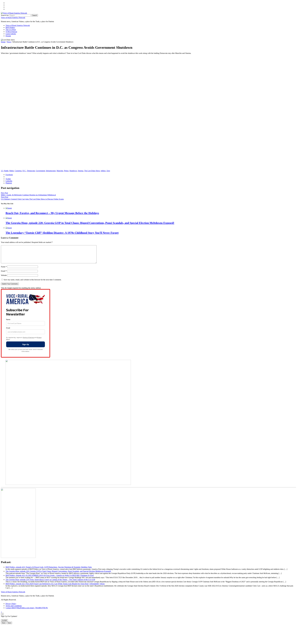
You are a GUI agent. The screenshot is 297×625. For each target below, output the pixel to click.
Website (4, 275)
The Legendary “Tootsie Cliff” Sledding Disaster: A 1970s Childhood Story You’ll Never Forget (62, 232)
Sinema (80, 171)
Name (4, 267)
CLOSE (4, 620)
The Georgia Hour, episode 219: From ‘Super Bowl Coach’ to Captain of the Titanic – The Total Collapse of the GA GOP (50, 580)
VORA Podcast (11, 32)
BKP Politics (10, 27)
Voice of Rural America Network (13, 18)
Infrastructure (51, 171)
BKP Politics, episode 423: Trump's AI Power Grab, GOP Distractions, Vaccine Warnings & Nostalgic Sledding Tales (49, 567)
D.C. (24, 171)
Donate (8, 36)
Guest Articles (11, 34)
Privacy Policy (11, 604)
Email (4, 271)
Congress (18, 171)
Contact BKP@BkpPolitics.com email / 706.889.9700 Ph (27, 608)
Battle (6, 171)
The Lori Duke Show (92, 171)
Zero (108, 171)
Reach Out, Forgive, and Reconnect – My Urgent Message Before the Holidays (52, 213)
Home (3, 42)
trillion (103, 171)
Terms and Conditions (14, 606)
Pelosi (66, 171)
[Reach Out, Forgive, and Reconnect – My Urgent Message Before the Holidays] (9, 208)
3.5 (2, 171)
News (9, 42)
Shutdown (73, 171)
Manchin (60, 171)
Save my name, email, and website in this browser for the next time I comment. (32, 280)
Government (40, 171)
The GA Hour (11, 30)
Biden (11, 171)
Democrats (31, 171)
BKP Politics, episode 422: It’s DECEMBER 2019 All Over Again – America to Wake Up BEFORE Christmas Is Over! (50, 575)
